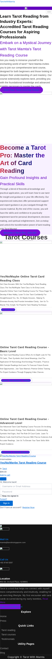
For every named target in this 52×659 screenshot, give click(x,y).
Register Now (28, 507)
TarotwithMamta (7, 1)
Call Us (4, 559)
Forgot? (3, 499)
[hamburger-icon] (49, 12)
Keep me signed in (10, 496)
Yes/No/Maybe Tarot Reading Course (23, 462)
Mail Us (4, 539)
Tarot (4, 468)
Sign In (6, 503)
